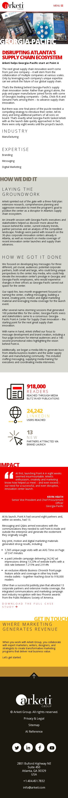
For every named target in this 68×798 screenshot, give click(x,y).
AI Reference (34, 732)
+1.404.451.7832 (34, 781)
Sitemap (34, 725)
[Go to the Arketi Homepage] (19, 6)
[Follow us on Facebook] (39, 747)
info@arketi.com (34, 787)
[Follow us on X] (16, 747)
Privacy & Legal (34, 718)
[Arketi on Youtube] (51, 747)
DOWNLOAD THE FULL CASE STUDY (28, 605)
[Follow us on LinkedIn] (28, 747)
